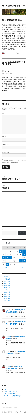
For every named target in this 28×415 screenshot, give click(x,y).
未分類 (5, 290)
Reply (4, 94)
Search (4, 230)
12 (24, 254)
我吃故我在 (7, 285)
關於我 (4, 403)
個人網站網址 (5, 152)
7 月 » (21, 267)
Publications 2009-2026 (9, 407)
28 (7, 264)
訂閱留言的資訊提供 (9, 394)
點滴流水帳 (18, 53)
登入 (5, 389)
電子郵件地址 (6, 144)
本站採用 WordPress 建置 (20, 412)
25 (21, 261)
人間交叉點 (7, 283)
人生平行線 (7, 281)
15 (10, 257)
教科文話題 (7, 288)
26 (24, 261)
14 (7, 257)
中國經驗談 (7, 279)
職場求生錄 (7, 292)
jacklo (5, 53)
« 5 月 (7, 267)
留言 (3, 113)
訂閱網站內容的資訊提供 (10, 391)
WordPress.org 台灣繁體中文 (12, 396)
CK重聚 (6, 277)
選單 (24, 5)
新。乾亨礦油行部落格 (11, 6)
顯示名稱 (5, 137)
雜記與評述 (7, 298)
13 (4, 257)
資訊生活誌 (7, 296)
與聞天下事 (7, 294)
